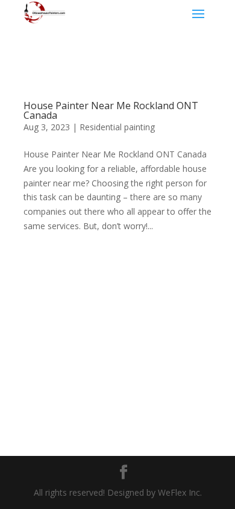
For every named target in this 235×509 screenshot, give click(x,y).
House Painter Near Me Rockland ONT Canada (111, 110)
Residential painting (117, 127)
